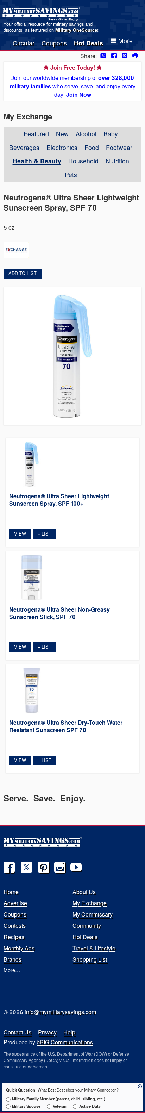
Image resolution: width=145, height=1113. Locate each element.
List (44, 533)
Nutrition (117, 160)
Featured (36, 133)
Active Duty (89, 1106)
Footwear (119, 147)
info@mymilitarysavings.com (60, 1012)
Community (86, 925)
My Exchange (89, 903)
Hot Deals (88, 42)
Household (83, 160)
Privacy (47, 1032)
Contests (15, 925)
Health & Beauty (37, 160)
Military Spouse (26, 1106)
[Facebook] (9, 867)
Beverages (24, 147)
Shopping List (89, 959)
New (62, 133)
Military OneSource (76, 30)
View (20, 533)
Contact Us (17, 1032)
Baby (110, 133)
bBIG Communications (65, 1042)
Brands (12, 959)
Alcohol (86, 133)
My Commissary (92, 914)
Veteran (60, 1106)
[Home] (42, 14)
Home (11, 892)
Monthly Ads (19, 948)
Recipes (14, 937)
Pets (71, 174)
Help (69, 1032)
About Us (84, 892)
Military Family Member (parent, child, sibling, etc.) (58, 1098)
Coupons (54, 42)
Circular (23, 42)
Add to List (22, 273)
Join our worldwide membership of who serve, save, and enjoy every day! (72, 81)
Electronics (61, 147)
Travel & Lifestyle (93, 948)
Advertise (15, 903)
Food (91, 147)
